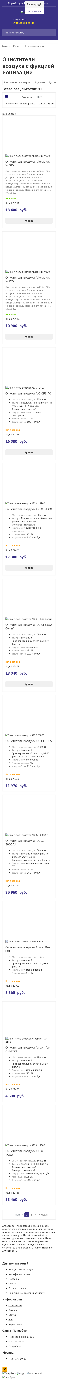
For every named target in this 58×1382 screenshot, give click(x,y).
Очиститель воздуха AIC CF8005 (28, 741)
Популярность (28, 103)
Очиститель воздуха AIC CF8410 (28, 393)
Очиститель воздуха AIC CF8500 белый (28, 626)
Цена (51, 103)
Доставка (14, 1278)
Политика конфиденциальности (27, 1292)
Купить (29, 220)
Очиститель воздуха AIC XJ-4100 (28, 509)
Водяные (39, 82)
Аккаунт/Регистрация (21, 1269)
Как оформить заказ (20, 1274)
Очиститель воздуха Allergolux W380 (27, 163)
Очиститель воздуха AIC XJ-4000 (25, 1153)
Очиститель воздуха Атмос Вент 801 (28, 949)
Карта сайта (15, 1324)
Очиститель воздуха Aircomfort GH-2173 (27, 1049)
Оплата (13, 1283)
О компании (15, 1305)
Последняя (40, 1214)
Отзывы (42, 103)
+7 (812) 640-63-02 (23, 22)
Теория (13, 1310)
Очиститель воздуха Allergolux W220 (27, 279)
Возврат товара (17, 1288)
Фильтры (27, 97)
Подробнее (15, 1346)
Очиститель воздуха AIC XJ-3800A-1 (25, 842)
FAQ (11, 1319)
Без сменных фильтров (17, 82)
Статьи (12, 1314)
